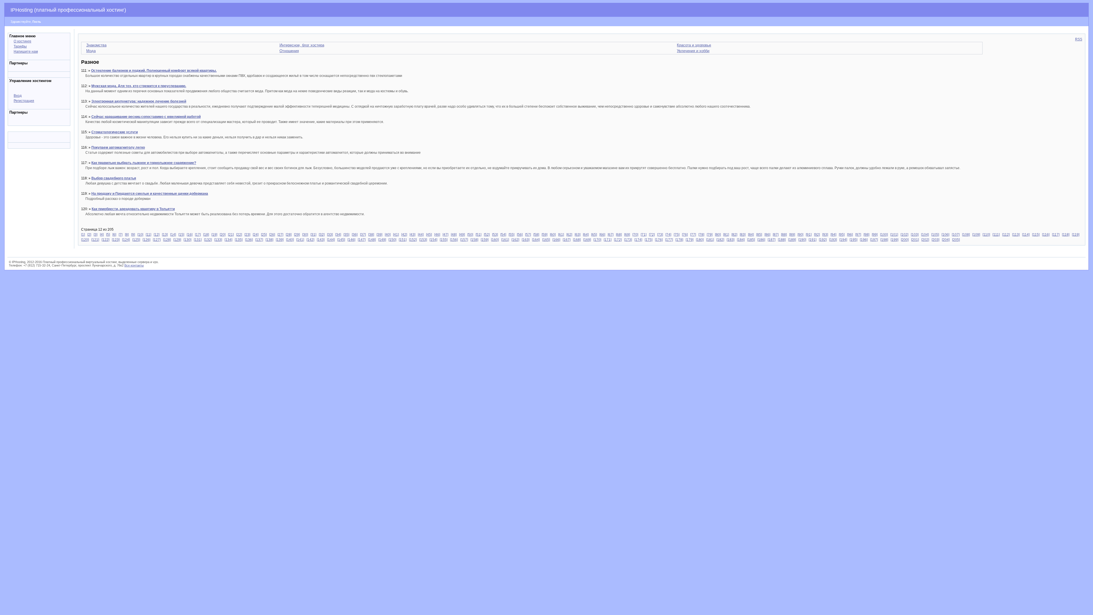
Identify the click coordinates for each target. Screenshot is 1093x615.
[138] (269, 240)
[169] (587, 240)
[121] (95, 240)
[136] (249, 240)
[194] (843, 240)
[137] (259, 240)
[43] (412, 235)
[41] (396, 235)
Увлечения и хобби (693, 51)
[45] (429, 235)
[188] (782, 240)
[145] (341, 240)
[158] (474, 240)
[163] (525, 240)
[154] (433, 240)
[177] (669, 240)
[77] (693, 235)
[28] (288, 235)
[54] (503, 235)
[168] (577, 240)
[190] (802, 240)
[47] (445, 235)
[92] (817, 235)
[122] (105, 240)
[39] (379, 235)
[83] (742, 235)
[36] (355, 235)
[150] (392, 240)
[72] (652, 235)
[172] (618, 240)
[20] (222, 235)
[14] (173, 235)
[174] (638, 240)
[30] (305, 235)
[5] (108, 235)
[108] (966, 235)
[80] (718, 235)
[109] (976, 235)
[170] (597, 240)
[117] (1055, 235)
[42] (404, 235)
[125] (136, 240)
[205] (956, 240)
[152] (413, 240)
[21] (231, 235)
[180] (700, 240)
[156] (454, 240)
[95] (842, 235)
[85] (759, 235)
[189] (792, 240)
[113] (1016, 235)
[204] (946, 240)
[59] (544, 235)
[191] (812, 240)
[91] (808, 235)
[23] (247, 235)
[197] (874, 240)
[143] (320, 240)
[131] (198, 240)
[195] (853, 240)
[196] (864, 240)
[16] (189, 235)
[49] (462, 235)
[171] (607, 240)
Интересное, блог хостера (302, 45)
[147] (361, 240)
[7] (120, 235)
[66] (602, 235)
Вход (18, 96)
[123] (116, 240)
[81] (726, 235)
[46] (437, 235)
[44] (421, 235)
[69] (627, 235)
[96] (850, 235)
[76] (685, 235)
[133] (218, 240)
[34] (338, 235)
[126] (146, 240)
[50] (470, 235)
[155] (443, 240)
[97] (858, 235)
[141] (300, 240)
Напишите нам (26, 52)
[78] (701, 235)
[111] (996, 235)
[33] (330, 235)
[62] (569, 235)
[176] (659, 240)
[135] (239, 240)
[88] (784, 235)
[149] (382, 240)
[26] (272, 235)
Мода (91, 51)
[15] (181, 235)
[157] (464, 240)
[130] (187, 240)
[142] (310, 240)
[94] (833, 235)
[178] (679, 240)
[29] (297, 235)
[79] (709, 235)
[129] (177, 240)
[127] (157, 240)
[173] (628, 240)
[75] (676, 235)
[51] (478, 235)
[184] (741, 240)
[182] (720, 240)
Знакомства (96, 45)
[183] (730, 240)
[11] (148, 235)
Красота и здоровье (694, 45)
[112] (1006, 235)
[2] (89, 235)
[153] (423, 240)
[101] (894, 235)
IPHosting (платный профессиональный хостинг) (68, 10)
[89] (792, 235)
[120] (85, 240)
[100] (884, 235)
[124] (126, 240)
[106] (945, 235)
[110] (986, 235)
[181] (710, 240)
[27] (280, 235)
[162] (515, 240)
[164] (536, 240)
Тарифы (20, 46)
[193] (833, 240)
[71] (643, 235)
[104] (925, 235)
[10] (140, 235)
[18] (206, 235)
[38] (371, 235)
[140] (290, 240)
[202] (925, 240)
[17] (198, 235)
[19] (214, 235)
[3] (95, 235)
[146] (351, 240)
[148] (372, 240)
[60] (553, 235)
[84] (751, 235)
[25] (264, 235)
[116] (1045, 235)
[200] (905, 240)
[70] (635, 235)
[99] (875, 235)
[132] (208, 240)
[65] (594, 235)
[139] (279, 240)
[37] (363, 235)
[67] (610, 235)
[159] (484, 240)
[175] (648, 240)
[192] (823, 240)
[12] (156, 235)
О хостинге (22, 41)
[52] (487, 235)
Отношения (289, 51)
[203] (935, 240)
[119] (1075, 235)
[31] (313, 235)
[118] (1065, 235)
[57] (528, 235)
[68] (619, 235)
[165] (546, 240)
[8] (127, 235)
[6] (114, 235)
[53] (495, 235)
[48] (454, 235)
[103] (915, 235)
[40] (388, 235)
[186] (761, 240)
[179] (689, 240)
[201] (915, 240)
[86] (767, 235)
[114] (1026, 235)
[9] (133, 235)
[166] (556, 240)
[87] (775, 235)
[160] (495, 240)
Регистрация (24, 101)
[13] (165, 235)
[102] (904, 235)
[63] (577, 235)
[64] (586, 235)
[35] (346, 235)
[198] (884, 240)
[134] (228, 240)
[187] (771, 240)
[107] (956, 235)
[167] (566, 240)
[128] (167, 240)
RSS (1078, 39)
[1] (83, 235)
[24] (255, 235)
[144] (331, 240)
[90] (800, 235)
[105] (935, 235)
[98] (866, 235)
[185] (751, 240)
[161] (505, 240)
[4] (102, 235)
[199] (894, 240)
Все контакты (134, 265)
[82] (734, 235)
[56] (520, 235)
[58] (536, 235)
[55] (511, 235)
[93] (825, 235)
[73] (660, 235)
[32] (321, 235)
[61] (561, 235)
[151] (402, 240)
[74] (668, 235)
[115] (1035, 235)
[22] (239, 235)
